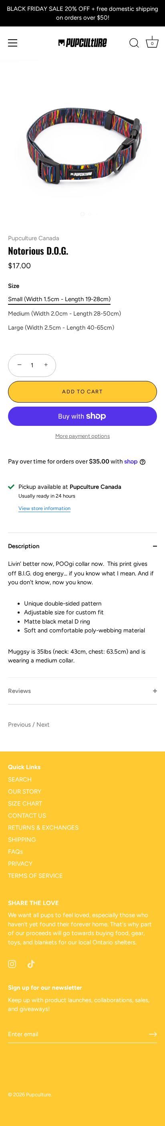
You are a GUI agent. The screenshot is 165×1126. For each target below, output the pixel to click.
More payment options (82, 436)
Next (43, 724)
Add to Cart (82, 392)
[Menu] (13, 43)
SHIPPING (22, 839)
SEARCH (20, 779)
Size (13, 286)
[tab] (82, 618)
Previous (20, 724)
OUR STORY (24, 791)
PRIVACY (20, 863)
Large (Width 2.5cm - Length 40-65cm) (61, 327)
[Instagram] (12, 963)
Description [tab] (23, 546)
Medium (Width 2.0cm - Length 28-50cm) (64, 313)
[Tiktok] (31, 963)
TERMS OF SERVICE (35, 875)
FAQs (15, 851)
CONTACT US (27, 815)
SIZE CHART (25, 803)
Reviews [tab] (19, 691)
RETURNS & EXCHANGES (43, 827)
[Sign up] (153, 1034)
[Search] (134, 44)
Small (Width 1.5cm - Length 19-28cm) (59, 299)
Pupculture (38, 1095)
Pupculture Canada (33, 238)
